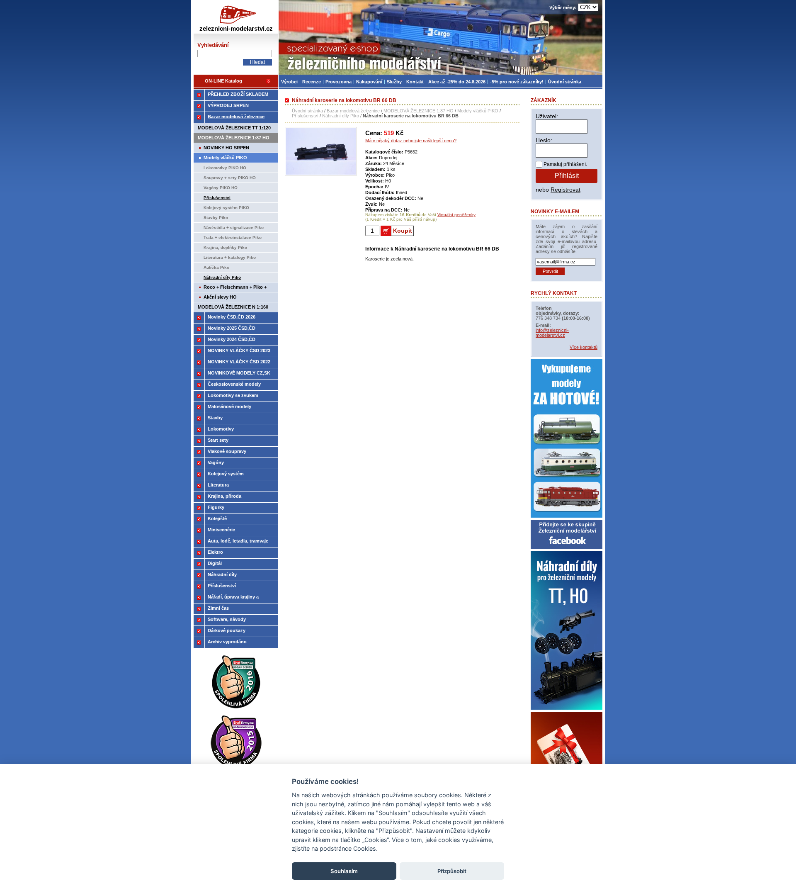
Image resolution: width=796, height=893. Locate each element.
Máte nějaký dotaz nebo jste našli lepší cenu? (410, 140)
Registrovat (565, 189)
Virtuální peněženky (456, 214)
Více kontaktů (583, 347)
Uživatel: (547, 116)
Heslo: (544, 140)
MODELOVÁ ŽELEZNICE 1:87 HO (418, 110)
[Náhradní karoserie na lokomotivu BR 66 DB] (321, 173)
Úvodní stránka (307, 110)
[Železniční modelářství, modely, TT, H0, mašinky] (440, 37)
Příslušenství (305, 115)
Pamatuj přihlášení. (565, 164)
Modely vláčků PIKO (477, 110)
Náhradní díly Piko (340, 115)
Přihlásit (567, 175)
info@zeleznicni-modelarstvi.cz (552, 333)
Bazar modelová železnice (353, 110)
